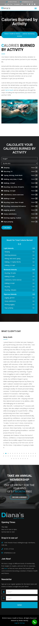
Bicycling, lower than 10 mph (13, 202)
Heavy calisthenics (10, 214)
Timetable (17, 4)
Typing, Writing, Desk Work (13, 175)
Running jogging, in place (12, 218)
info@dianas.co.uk (27, 2)
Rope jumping (8, 222)
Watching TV (8, 171)
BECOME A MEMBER (19, 428)
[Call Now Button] (34, 622)
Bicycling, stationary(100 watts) (15, 206)
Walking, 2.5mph (9, 183)
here (5, 500)
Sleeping (6, 168)
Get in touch (9, 90)
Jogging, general (9, 210)
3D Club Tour (8, 4)
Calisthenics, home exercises (14, 195)
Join (22, 4)
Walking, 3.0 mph (9, 191)
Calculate (7, 228)
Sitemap (22, 554)
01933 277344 (12, 2)
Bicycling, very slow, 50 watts (14, 187)
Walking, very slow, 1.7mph (13, 179)
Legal (16, 554)
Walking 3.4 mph (9, 198)
